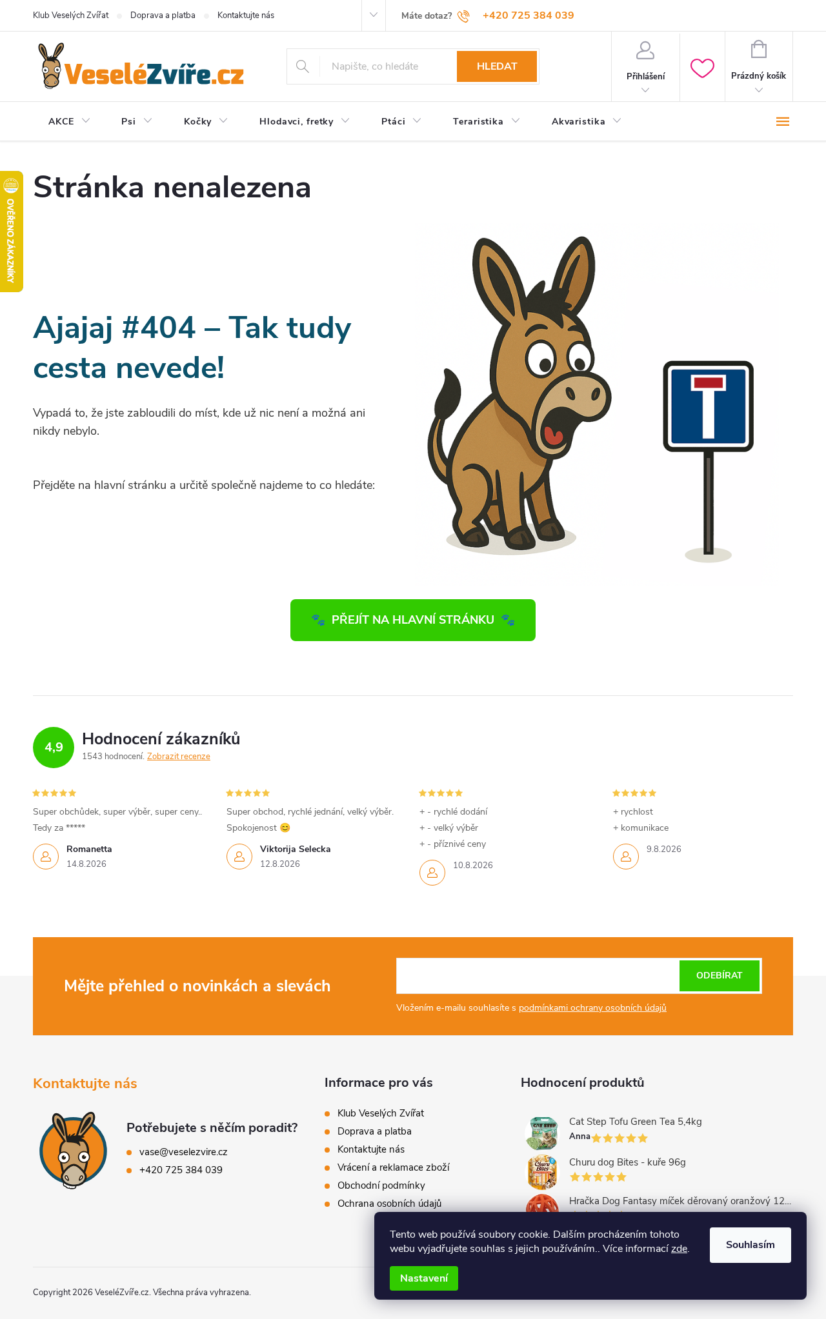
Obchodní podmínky (381, 1185)
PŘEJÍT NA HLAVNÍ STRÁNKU (413, 620)
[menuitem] (69, 122)
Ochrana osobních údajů (389, 1203)
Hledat (497, 66)
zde (679, 1249)
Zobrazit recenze (178, 756)
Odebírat (719, 975)
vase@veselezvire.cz (183, 1152)
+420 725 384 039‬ (181, 1170)
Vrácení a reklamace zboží (393, 1167)
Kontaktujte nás (245, 15)
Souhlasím (750, 1245)
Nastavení (424, 1278)
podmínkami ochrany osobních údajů (593, 1008)
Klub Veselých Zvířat (70, 15)
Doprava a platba (163, 15)
